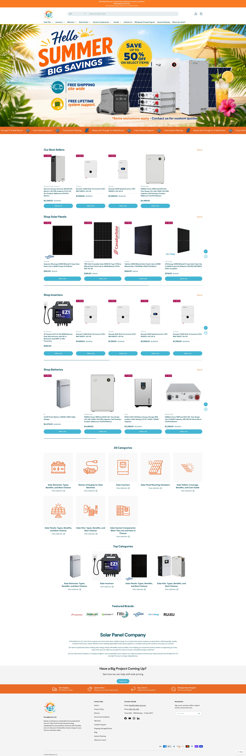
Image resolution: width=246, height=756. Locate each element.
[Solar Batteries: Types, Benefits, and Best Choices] (58, 467)
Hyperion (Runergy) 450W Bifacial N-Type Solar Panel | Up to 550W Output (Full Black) (61, 265)
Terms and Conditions (102, 717)
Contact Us (128, 22)
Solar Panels (83, 22)
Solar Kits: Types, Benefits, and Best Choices (90, 529)
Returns (97, 713)
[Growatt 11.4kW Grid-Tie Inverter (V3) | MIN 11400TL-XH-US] (90, 169)
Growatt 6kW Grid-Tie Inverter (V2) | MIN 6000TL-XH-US (122, 335)
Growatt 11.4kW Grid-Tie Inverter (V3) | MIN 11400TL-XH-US (90, 190)
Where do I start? (178, 22)
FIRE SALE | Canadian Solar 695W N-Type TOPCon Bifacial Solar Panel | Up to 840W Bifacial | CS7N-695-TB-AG (102, 266)
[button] (201, 14)
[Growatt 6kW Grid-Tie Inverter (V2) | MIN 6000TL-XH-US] (123, 314)
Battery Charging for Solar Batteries (91, 486)
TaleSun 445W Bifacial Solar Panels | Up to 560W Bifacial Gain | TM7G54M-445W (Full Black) (143, 265)
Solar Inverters (123, 485)
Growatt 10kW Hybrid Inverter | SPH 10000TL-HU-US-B (121, 190)
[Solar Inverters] (123, 467)
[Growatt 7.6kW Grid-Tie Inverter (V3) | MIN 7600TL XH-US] (187, 314)
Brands (116, 22)
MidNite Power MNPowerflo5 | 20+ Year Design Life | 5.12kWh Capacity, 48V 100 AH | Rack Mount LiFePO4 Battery (183, 419)
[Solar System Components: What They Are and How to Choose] (123, 510)
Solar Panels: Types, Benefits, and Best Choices (58, 529)
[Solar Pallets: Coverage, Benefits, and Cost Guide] (187, 467)
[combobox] (123, 14)
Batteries (70, 22)
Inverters (59, 22)
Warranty (97, 721)
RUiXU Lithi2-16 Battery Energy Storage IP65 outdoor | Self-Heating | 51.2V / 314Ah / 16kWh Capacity (142, 419)
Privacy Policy (99, 709)
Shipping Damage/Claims (103, 728)
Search (96, 705)
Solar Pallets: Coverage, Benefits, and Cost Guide (187, 486)
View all (199, 150)
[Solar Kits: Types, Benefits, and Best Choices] (90, 510)
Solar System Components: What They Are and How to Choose (123, 531)
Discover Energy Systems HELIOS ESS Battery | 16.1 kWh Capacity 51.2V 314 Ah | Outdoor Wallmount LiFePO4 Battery (58, 192)
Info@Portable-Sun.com (137, 705)
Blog (95, 732)
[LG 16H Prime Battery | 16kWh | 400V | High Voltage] (62, 393)
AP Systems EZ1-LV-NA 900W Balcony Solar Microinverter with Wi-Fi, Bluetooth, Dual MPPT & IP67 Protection (58, 337)
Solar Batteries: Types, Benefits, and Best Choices (58, 486)
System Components (101, 22)
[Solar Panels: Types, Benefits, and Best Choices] (58, 510)
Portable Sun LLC (52, 754)
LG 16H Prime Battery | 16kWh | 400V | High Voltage (59, 418)
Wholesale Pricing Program (145, 22)
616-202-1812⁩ (134, 709)
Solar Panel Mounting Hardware (155, 485)
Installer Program (100, 725)
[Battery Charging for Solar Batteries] (90, 467)
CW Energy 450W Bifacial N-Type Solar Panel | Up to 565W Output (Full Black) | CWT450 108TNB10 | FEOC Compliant (183, 266)
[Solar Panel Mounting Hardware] (155, 467)
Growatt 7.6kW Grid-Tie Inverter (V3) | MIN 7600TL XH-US (187, 335)
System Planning (163, 22)
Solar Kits (47, 22)
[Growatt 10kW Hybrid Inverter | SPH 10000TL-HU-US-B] (123, 169)
